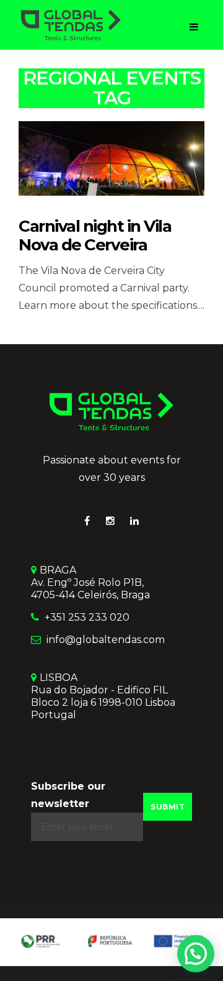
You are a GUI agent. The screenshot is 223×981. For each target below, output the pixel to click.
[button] (195, 953)
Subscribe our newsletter (68, 795)
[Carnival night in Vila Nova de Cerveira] (111, 157)
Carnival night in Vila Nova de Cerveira (95, 235)
